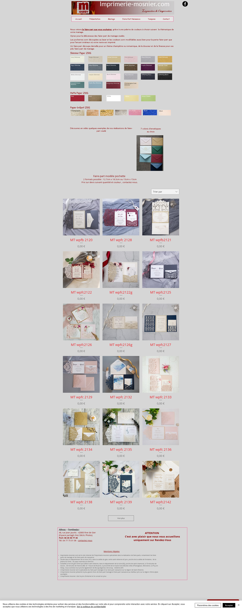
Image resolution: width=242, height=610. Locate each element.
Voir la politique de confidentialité (91, 606)
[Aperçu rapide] (81, 217)
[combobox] (165, 191)
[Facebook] (185, 4)
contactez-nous (85, 540)
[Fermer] (238, 605)
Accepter (229, 605)
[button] (111, 19)
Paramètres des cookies (208, 605)
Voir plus (121, 518)
